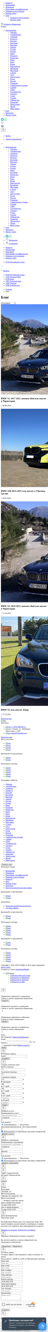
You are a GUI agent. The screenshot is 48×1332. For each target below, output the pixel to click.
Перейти (5, 1022)
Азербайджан (15, 35)
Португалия (15, 77)
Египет (13, 52)
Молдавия (14, 71)
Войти (4, 1048)
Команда (9, 3)
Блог (7, 881)
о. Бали (13, 73)
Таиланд (13, 94)
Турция (13, 98)
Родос (12, 79)
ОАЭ (12, 75)
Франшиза (10, 7)
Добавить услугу (8, 1134)
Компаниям (10, 5)
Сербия (13, 88)
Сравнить (5, 1001)
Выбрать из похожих (9, 1230)
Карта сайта (5, 967)
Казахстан (14, 58)
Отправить (5, 1058)
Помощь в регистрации (15, 11)
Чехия (12, 107)
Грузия (13, 49)
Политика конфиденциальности (18, 906)
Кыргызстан (15, 66)
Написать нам (6, 737)
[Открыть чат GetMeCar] (42, 1326)
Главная (9, 289)
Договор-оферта (12, 908)
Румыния (14, 83)
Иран (12, 54)
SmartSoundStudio (22, 969)
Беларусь (13, 39)
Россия (13, 81)
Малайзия (14, 68)
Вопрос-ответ (11, 13)
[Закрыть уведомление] (43, 1320)
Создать (5, 1105)
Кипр (12, 60)
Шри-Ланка (15, 109)
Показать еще (6, 719)
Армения (13, 37)
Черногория (15, 104)
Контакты (9, 886)
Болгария (14, 43)
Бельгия (13, 41)
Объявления (6, 1246)
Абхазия (13, 33)
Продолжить (17, 1246)
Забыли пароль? (23, 1045)
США (12, 90)
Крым (12, 64)
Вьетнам (13, 45)
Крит (12, 62)
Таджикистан (15, 92)
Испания (13, 56)
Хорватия (14, 102)
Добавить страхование (10, 1163)
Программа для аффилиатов (17, 9)
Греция (13, 47)
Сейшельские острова (19, 85)
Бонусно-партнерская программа (19, 888)
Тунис (12, 96)
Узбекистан (14, 100)
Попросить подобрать (26, 1230)
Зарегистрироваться (21, 1037)
